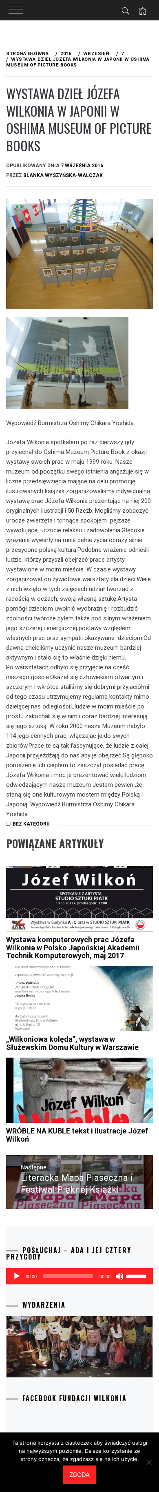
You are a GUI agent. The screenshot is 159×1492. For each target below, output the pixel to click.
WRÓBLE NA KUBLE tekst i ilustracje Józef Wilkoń (77, 1135)
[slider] (137, 1275)
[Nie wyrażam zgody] (149, 1462)
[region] (79, 1346)
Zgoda (79, 1475)
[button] (79, 1346)
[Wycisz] (119, 1276)
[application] (79, 1276)
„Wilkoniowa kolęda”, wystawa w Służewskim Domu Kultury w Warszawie (72, 1043)
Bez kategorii (31, 824)
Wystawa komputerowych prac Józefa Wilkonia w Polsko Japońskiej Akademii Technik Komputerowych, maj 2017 (72, 947)
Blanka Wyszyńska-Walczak (63, 175)
